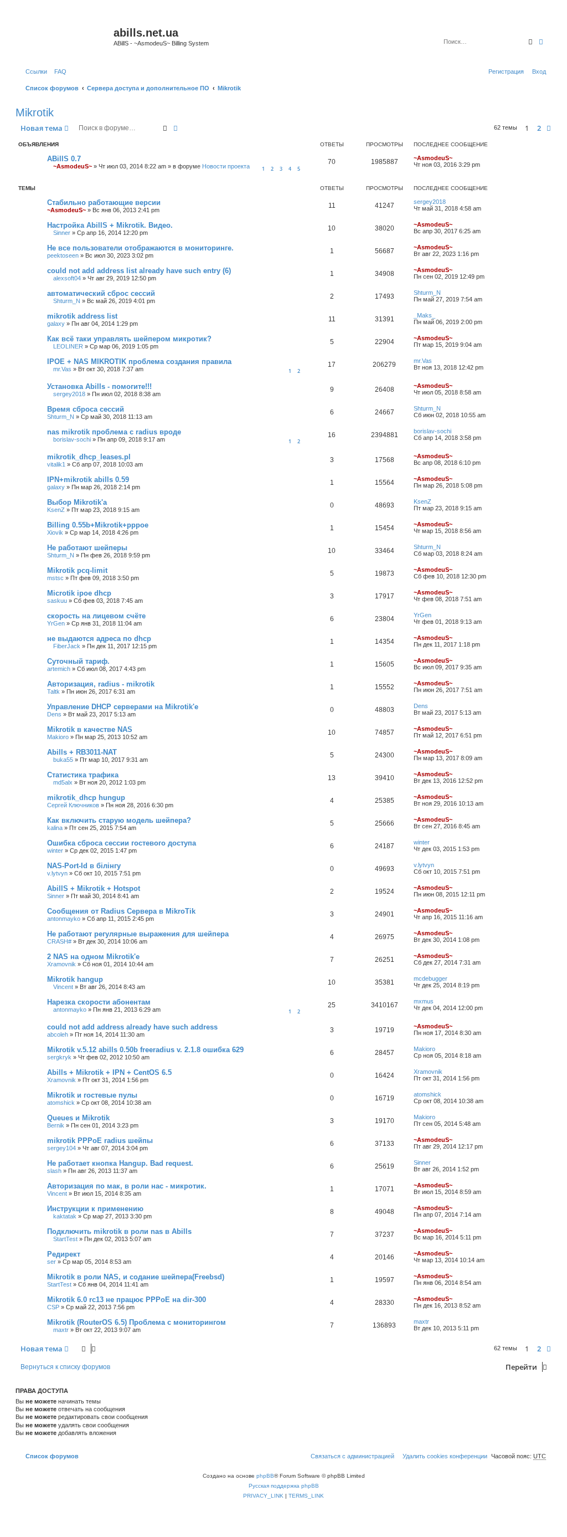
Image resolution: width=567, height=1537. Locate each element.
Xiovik (55, 532)
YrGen (56, 623)
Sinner (61, 232)
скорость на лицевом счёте (96, 616)
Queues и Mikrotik (78, 1118)
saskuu (57, 600)
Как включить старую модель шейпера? (119, 820)
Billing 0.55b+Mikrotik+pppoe (97, 525)
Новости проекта (226, 166)
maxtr (61, 1329)
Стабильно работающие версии (104, 202)
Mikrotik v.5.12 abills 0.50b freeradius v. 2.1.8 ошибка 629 (145, 1050)
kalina (55, 827)
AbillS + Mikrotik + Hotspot (93, 888)
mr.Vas (62, 369)
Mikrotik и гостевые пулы (92, 1095)
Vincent (63, 986)
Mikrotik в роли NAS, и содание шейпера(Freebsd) (135, 1277)
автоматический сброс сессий (101, 293)
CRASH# (59, 941)
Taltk (53, 691)
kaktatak (64, 1216)
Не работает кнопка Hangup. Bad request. (120, 1163)
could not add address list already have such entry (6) (139, 271)
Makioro (58, 737)
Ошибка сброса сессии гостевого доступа (121, 843)
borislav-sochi (72, 439)
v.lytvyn (57, 873)
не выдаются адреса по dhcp (99, 638)
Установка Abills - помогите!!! (99, 386)
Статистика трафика (82, 775)
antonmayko (63, 918)
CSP (53, 1307)
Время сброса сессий (85, 409)
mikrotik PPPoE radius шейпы (100, 1140)
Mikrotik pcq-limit (77, 570)
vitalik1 (56, 464)
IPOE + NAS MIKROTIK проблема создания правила (139, 361)
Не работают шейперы (87, 548)
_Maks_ (424, 315)
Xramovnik (61, 964)
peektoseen (63, 255)
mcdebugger (430, 978)
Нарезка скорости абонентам (99, 1002)
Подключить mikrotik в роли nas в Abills (119, 1231)
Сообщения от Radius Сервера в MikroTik (121, 911)
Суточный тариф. (78, 661)
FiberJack (66, 646)
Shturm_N (66, 301)
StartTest (65, 1239)
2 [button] (539, 128)
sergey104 (61, 1148)
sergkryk (59, 1057)
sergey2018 (430, 201)
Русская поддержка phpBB (284, 1486)
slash (54, 1170)
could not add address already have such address (132, 1027)
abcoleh (57, 1034)
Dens (54, 714)
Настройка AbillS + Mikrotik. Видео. (110, 225)
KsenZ (56, 509)
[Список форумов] (66, 36)
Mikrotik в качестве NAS (89, 729)
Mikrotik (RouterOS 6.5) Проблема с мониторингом (136, 1322)
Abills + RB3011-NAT (82, 752)
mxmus (424, 1001)
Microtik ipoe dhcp (79, 593)
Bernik (55, 1125)
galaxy (56, 323)
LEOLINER (68, 346)
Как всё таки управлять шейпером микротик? (129, 339)
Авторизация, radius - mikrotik (100, 684)
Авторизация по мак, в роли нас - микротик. (127, 1186)
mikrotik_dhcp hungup (86, 797)
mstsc (55, 578)
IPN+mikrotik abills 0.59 (88, 479)
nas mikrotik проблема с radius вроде (114, 432)
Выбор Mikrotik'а (77, 502)
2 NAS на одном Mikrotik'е (93, 956)
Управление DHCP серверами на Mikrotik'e (122, 707)
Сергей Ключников (73, 805)
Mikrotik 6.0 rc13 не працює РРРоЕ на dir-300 (126, 1299)
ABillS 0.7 (64, 159)
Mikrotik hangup (75, 979)
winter (55, 850)
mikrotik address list (82, 316)
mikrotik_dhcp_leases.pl (89, 457)
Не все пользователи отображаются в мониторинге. (140, 248)
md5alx (63, 782)
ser (51, 1261)
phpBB (265, 1476)
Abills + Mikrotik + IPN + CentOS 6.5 (109, 1072)
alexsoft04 (67, 278)
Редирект (63, 1254)
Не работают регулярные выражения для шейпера (138, 934)
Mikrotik (35, 112)
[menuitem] (58, 71)
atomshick (61, 1102)
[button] (548, 128)
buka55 (63, 759)
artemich (58, 668)
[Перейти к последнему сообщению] (456, 158)
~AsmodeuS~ (72, 166)
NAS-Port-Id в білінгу (84, 866)
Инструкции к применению (95, 1209)
